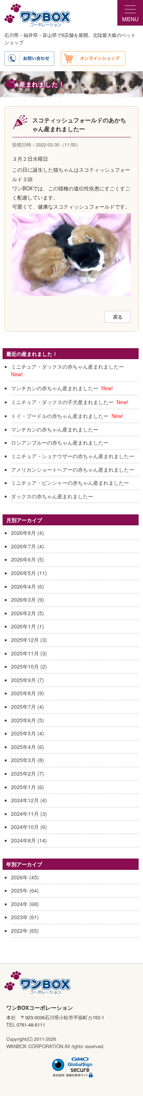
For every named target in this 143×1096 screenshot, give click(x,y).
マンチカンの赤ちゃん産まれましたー (54, 388)
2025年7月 (23, 706)
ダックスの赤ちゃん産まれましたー (52, 496)
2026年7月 (23, 546)
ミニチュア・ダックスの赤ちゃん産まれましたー (67, 366)
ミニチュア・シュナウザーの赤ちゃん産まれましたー (72, 456)
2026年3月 (23, 599)
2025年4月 (23, 746)
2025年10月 (25, 666)
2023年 (19, 917)
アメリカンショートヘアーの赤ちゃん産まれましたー (72, 469)
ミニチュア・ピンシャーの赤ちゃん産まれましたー (70, 482)
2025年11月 (25, 653)
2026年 (19, 877)
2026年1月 (23, 626)
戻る (117, 316)
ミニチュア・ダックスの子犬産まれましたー (62, 402)
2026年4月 (23, 586)
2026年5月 (23, 572)
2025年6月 (23, 720)
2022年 (19, 930)
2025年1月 (23, 787)
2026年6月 (23, 559)
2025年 (19, 890)
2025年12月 (25, 639)
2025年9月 (23, 680)
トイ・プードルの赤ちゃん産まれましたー (60, 415)
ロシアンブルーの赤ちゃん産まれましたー (60, 442)
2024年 (19, 903)
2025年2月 (23, 773)
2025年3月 (23, 760)
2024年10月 (25, 826)
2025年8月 (23, 693)
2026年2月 (23, 613)
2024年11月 (25, 813)
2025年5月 (23, 733)
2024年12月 (25, 800)
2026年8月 (23, 532)
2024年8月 (23, 840)
